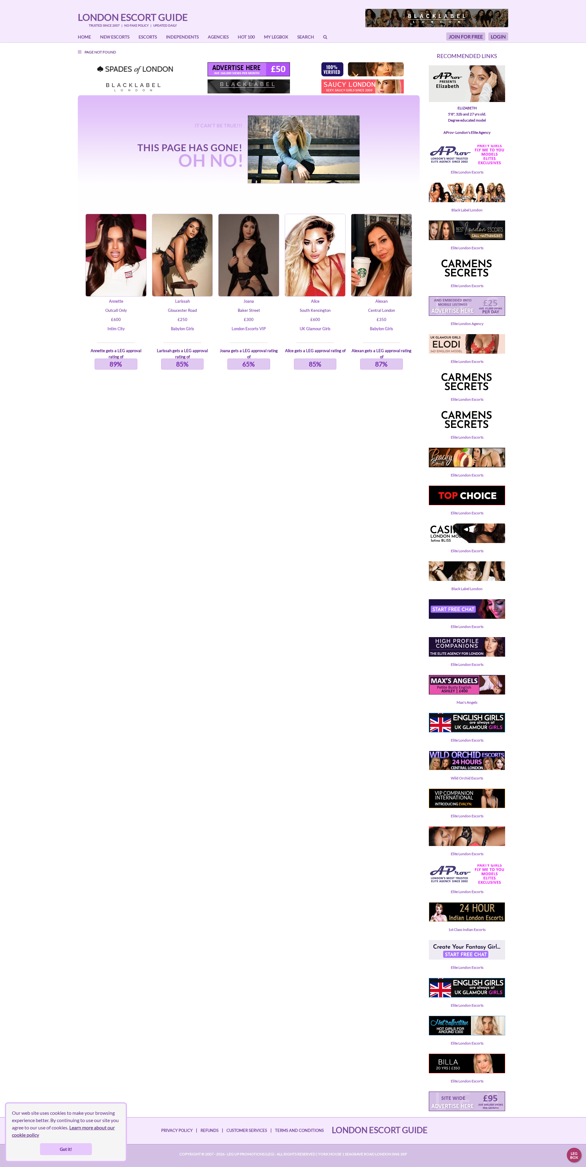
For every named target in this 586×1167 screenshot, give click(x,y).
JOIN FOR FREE (466, 36)
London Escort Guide (133, 17)
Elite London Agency (467, 323)
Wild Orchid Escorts (467, 778)
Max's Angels (467, 702)
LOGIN (498, 36)
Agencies (218, 36)
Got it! (66, 1149)
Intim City (116, 328)
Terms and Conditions (299, 1130)
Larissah (182, 301)
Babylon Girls (182, 328)
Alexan (381, 301)
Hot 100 (246, 36)
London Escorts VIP (249, 328)
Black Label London (467, 210)
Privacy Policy (177, 1130)
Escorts (148, 36)
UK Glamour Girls (315, 328)
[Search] (325, 36)
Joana (249, 301)
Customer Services (246, 1130)
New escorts (114, 36)
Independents (182, 36)
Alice (315, 301)
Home (84, 36)
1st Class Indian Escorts (467, 929)
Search (305, 36)
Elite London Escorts (467, 172)
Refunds (210, 1130)
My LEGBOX (276, 36)
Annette (116, 301)
